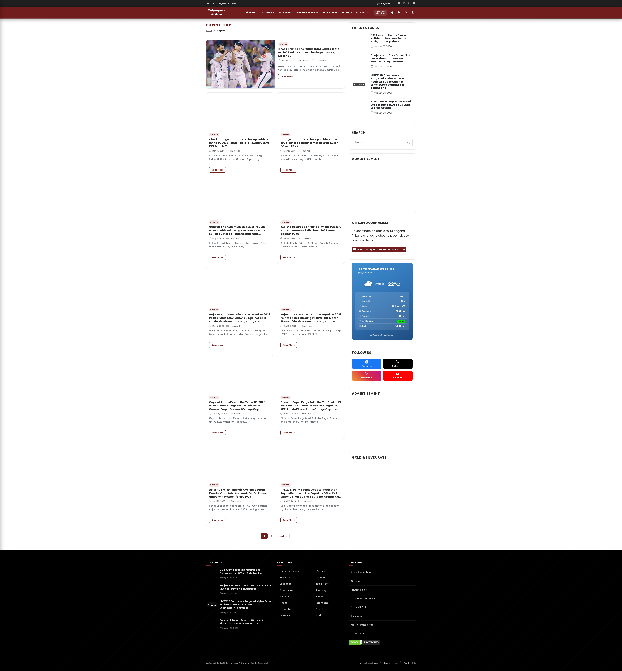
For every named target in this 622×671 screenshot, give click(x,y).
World (319, 615)
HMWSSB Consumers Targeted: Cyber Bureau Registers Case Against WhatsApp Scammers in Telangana (387, 81)
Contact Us (357, 633)
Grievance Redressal (363, 598)
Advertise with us (361, 572)
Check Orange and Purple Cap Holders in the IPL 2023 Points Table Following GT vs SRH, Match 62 (308, 52)
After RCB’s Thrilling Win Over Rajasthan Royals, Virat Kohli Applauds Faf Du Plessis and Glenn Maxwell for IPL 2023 (238, 493)
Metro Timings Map (362, 624)
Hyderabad (285, 12)
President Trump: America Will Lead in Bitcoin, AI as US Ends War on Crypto (391, 105)
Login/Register (382, 3)
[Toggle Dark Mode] (413, 13)
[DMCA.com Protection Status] (382, 642)
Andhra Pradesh (307, 12)
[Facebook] (399, 3)
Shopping (321, 590)
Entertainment (288, 590)
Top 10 (319, 609)
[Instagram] (404, 3)
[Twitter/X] (409, 3)
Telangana (267, 12)
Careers (356, 581)
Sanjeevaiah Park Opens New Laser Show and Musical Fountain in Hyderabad (391, 58)
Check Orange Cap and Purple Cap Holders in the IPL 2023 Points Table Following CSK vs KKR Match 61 (239, 143)
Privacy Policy (359, 589)
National (320, 577)
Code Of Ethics (360, 607)
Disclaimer (357, 616)
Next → (283, 536)
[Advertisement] (382, 187)
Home (251, 12)
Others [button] (361, 12)
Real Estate (330, 12)
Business (285, 577)
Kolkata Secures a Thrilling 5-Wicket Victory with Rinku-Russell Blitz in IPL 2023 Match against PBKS (310, 230)
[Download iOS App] (392, 13)
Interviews (286, 615)
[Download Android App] (399, 13)
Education (286, 583)
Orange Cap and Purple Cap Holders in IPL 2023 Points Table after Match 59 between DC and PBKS (309, 143)
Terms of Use (391, 663)
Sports (319, 596)
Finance (347, 12)
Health (284, 602)
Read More (288, 76)
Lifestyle (320, 571)
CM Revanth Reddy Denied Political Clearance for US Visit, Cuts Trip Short (389, 38)
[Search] (406, 12)
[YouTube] (413, 3)
